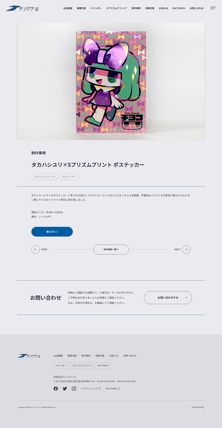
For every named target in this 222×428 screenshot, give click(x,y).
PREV (44, 249)
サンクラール (22, 8)
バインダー (96, 8)
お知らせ (163, 8)
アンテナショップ (89, 388)
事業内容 (81, 8)
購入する (50, 231)
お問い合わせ (196, 8)
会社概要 (67, 8)
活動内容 (149, 8)
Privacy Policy (198, 407)
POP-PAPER (111, 388)
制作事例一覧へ (111, 249)
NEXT (177, 249)
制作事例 (136, 8)
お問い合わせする (168, 297)
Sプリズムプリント (116, 8)
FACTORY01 (179, 8)
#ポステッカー (69, 176)
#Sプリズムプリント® (44, 176)
